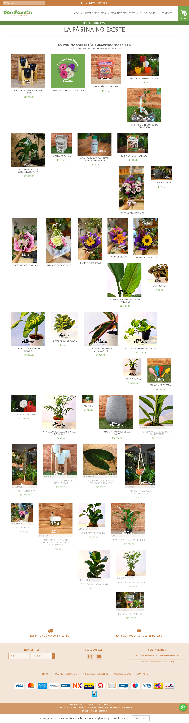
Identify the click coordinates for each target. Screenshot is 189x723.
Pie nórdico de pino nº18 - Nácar (28, 91)
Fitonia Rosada (158, 285)
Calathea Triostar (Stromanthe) (101, 349)
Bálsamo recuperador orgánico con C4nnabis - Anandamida (56, 542)
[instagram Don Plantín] (90, 657)
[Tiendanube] (94, 711)
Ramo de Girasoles (146, 257)
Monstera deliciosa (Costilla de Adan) (28, 170)
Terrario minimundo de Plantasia (144, 126)
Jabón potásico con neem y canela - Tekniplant (95, 159)
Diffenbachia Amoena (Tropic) (29, 349)
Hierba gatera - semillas (133, 155)
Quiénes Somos (148, 13)
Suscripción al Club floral (68, 90)
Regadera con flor (24, 414)
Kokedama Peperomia (93, 533)
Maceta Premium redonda (144, 78)
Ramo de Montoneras (132, 212)
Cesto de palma (62, 156)
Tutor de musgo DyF (25, 491)
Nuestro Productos (94, 13)
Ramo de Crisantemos (59, 265)
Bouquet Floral (22, 527)
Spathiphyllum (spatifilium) (129, 540)
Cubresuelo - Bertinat (131, 614)
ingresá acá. (102, 707)
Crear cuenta (89, 3)
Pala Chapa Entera (160, 385)
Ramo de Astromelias (25, 265)
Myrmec (88, 405)
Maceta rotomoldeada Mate (117, 432)
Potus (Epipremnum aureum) (141, 348)
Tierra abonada (162, 182)
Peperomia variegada (65, 341)
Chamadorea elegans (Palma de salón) (59, 432)
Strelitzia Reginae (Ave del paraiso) (125, 300)
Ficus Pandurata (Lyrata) (95, 584)
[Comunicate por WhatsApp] (183, 707)
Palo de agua (133, 379)
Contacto (166, 13)
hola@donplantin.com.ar (170, 655)
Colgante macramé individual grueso (141, 492)
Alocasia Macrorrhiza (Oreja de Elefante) (101, 481)
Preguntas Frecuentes (122, 13)
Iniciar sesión (102, 3)
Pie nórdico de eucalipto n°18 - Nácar (61, 481)
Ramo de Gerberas (90, 263)
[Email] (99, 657)
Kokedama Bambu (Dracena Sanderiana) (157, 432)
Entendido (140, 718)
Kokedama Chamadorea (131, 582)
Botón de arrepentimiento (121, 707)
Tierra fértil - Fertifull (106, 86)
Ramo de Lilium (118, 256)
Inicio (76, 13)
